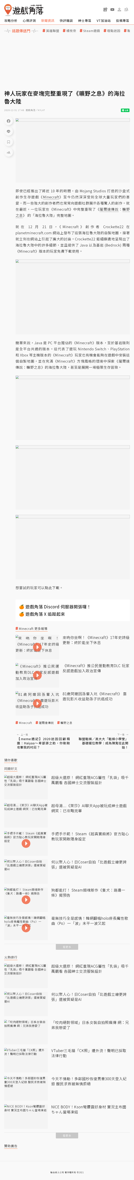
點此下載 (52, 587)
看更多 (67, 947)
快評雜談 (66, 20)
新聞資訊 (47, 20)
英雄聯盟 (52, 30)
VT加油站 (104, 20)
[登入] (119, 10)
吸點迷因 (113, 30)
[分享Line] (8, 131)
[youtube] (112, 9)
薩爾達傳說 (46, 722)
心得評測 (29, 20)
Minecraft (25, 722)
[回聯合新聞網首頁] (8, 10)
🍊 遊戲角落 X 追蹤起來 (42, 614)
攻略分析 (10, 20)
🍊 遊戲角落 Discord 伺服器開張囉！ (55, 606)
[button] (126, 9)
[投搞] (105, 9)
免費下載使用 (68, 251)
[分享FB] (8, 120)
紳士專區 (84, 20)
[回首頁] (23, 10)
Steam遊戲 (91, 30)
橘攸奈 (71, 30)
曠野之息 (66, 722)
